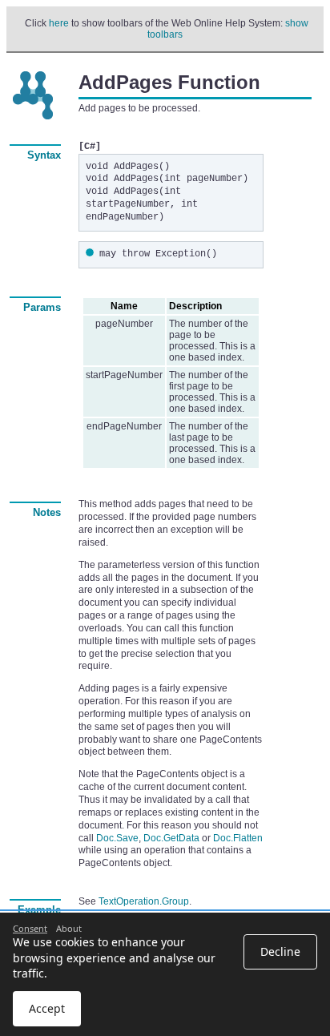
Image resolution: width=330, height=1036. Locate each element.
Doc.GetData (171, 838)
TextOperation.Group (144, 901)
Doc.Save (117, 838)
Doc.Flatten (238, 838)
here (59, 23)
